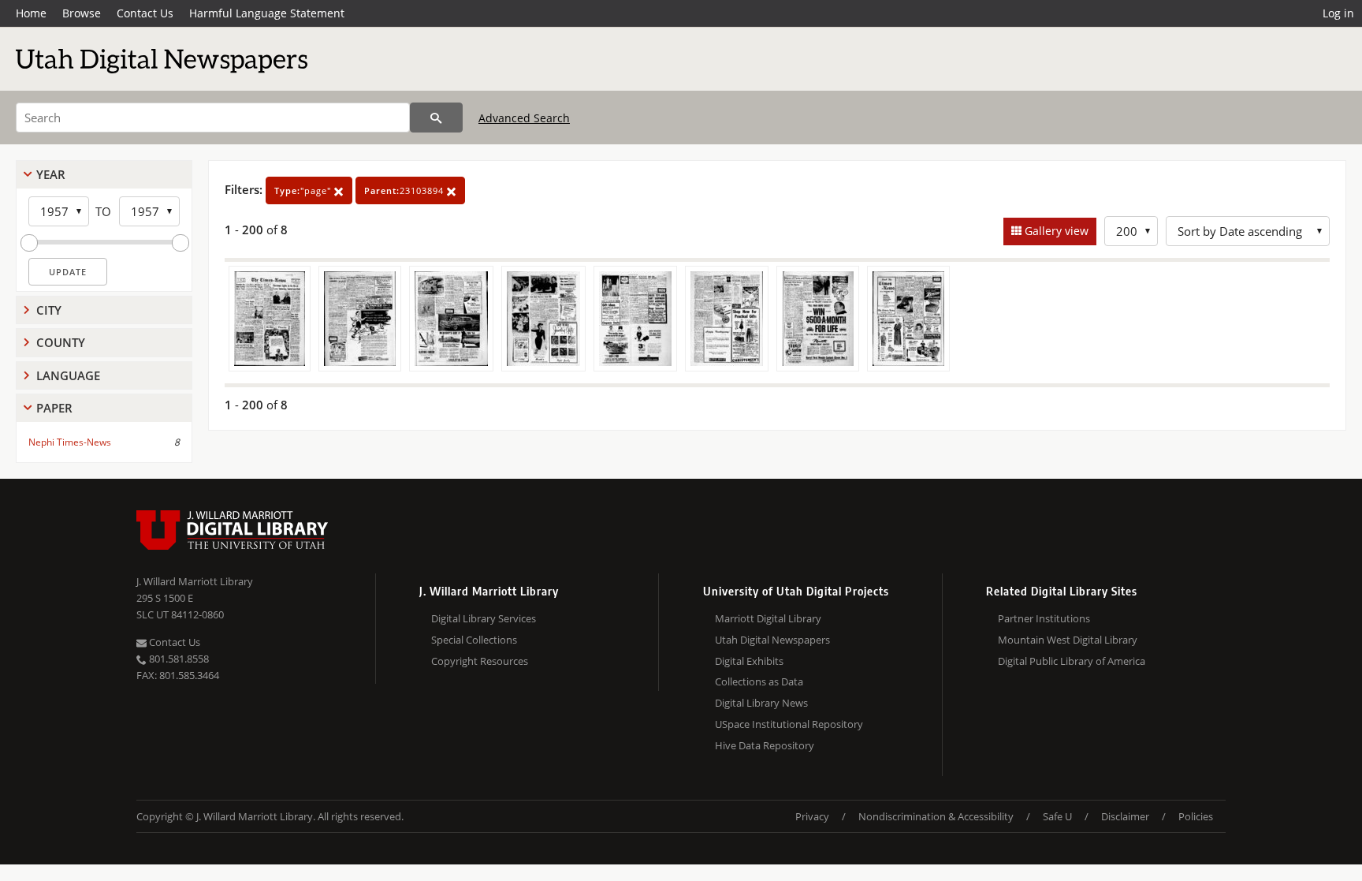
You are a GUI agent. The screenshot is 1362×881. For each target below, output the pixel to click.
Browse (81, 13)
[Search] (436, 118)
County (60, 342)
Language (68, 375)
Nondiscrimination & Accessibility (936, 816)
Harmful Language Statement (266, 13)
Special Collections (474, 640)
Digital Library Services (483, 618)
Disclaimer (1125, 816)
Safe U (1057, 816)
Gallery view (1055, 230)
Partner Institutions (1044, 618)
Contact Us (145, 13)
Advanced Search (524, 117)
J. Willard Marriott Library (194, 581)
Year (50, 174)
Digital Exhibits (749, 661)
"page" (304, 190)
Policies (1195, 816)
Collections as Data (759, 681)
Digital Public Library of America (1071, 661)
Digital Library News (761, 703)
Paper (54, 408)
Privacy (812, 816)
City (48, 310)
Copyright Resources (479, 661)
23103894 (405, 190)
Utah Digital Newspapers (772, 640)
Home (31, 13)
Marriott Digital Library (768, 618)
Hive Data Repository (764, 745)
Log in (1338, 13)
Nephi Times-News (69, 442)
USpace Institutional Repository (789, 724)
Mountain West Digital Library (1067, 640)
